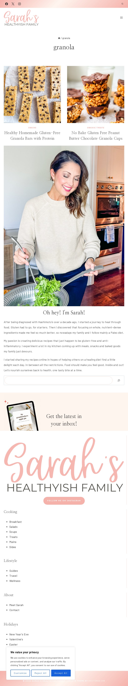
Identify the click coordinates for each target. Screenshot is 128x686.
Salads (13, 526)
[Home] (59, 38)
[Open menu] (121, 17)
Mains (13, 541)
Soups (13, 531)
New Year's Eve (19, 634)
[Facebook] (6, 4)
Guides (13, 570)
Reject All (41, 673)
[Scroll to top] (120, 674)
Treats (100, 127)
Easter (13, 644)
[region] (40, 663)
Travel (13, 575)
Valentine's (16, 639)
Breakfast (15, 521)
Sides (12, 547)
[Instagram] (19, 4)
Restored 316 (97, 681)
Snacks (32, 127)
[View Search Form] (122, 4)
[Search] (118, 380)
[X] (13, 4)
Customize (20, 673)
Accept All (60, 673)
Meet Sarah (16, 605)
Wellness (14, 580)
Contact (14, 610)
